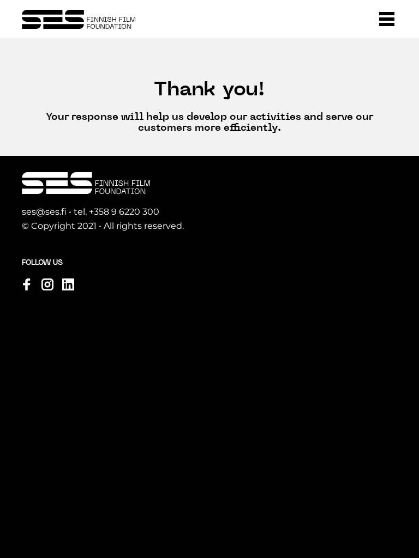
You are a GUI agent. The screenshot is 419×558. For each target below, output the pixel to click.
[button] (387, 19)
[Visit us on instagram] (47, 284)
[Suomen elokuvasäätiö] (78, 19)
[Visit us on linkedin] (68, 284)
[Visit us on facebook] (26, 284)
